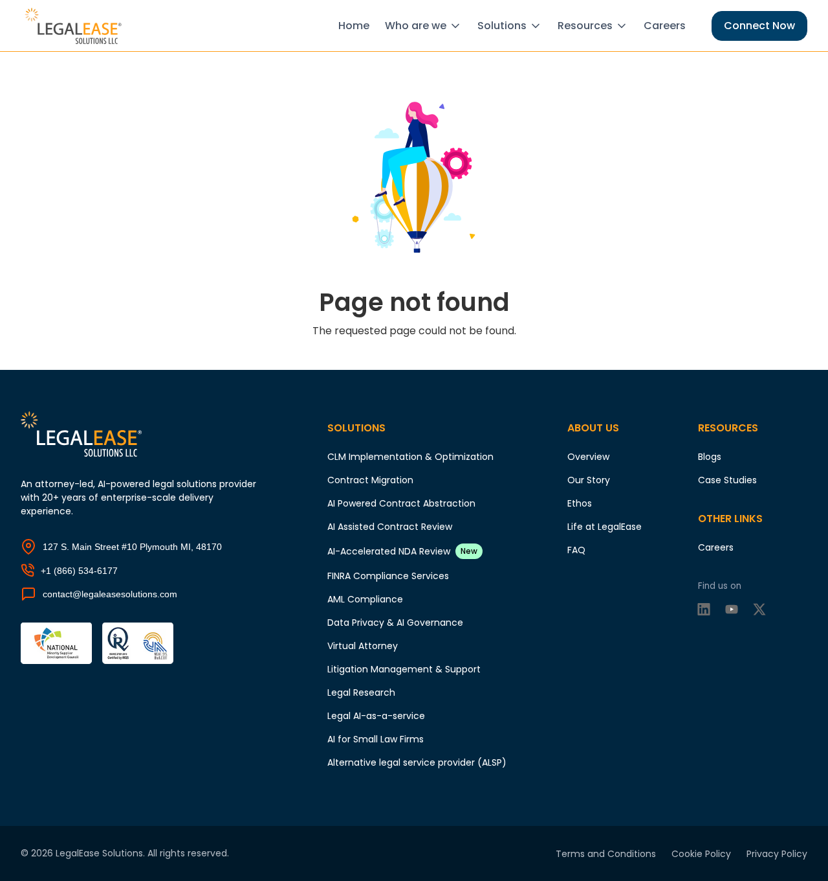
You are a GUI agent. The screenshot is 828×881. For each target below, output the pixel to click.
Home (353, 25)
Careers (665, 25)
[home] (75, 26)
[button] (426, 26)
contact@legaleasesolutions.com (110, 594)
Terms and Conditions (606, 853)
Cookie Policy (701, 853)
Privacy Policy (776, 853)
